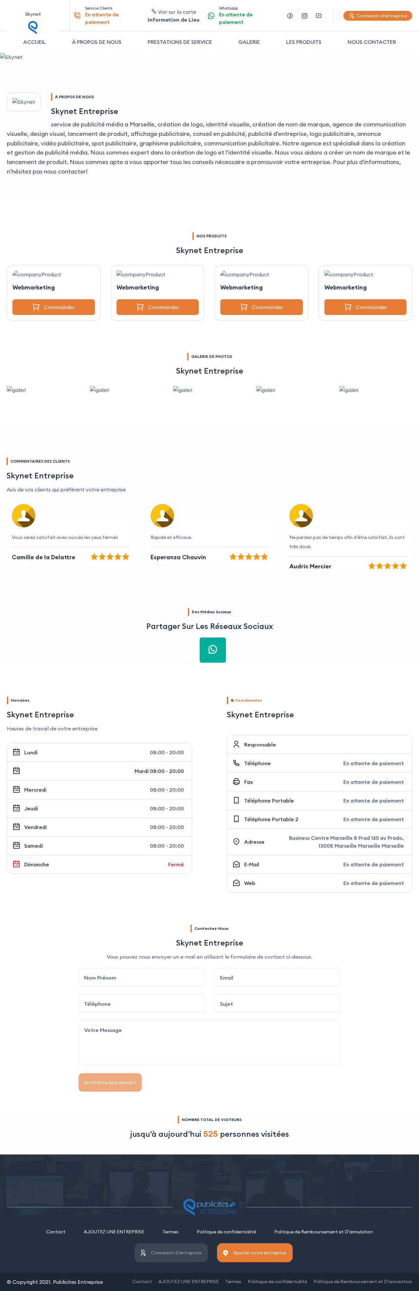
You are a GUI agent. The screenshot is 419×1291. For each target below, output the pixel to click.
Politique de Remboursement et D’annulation (323, 1232)
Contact (55, 1232)
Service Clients (102, 15)
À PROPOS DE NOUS (96, 42)
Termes (170, 1232)
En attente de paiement (110, 1082)
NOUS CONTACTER (372, 42)
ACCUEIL (34, 42)
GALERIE (249, 42)
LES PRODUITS (303, 42)
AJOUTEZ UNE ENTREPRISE (114, 1232)
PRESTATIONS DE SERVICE (180, 42)
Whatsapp (236, 15)
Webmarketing (33, 287)
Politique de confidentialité (226, 1232)
